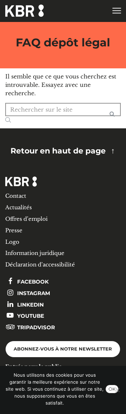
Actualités (18, 207)
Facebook (32, 281)
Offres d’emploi (26, 219)
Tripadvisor (35, 327)
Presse (13, 230)
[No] (117, 389)
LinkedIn (30, 304)
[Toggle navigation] (116, 11)
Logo (12, 242)
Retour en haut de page (58, 150)
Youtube (30, 316)
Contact (15, 196)
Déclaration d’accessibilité (40, 264)
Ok (111, 389)
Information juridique (34, 253)
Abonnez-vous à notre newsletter (63, 349)
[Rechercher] (112, 116)
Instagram (33, 293)
